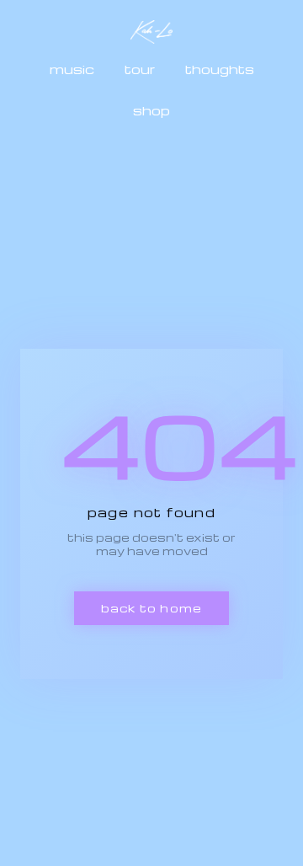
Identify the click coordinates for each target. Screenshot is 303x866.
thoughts (219, 69)
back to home (151, 608)
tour (140, 69)
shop (151, 110)
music (72, 69)
